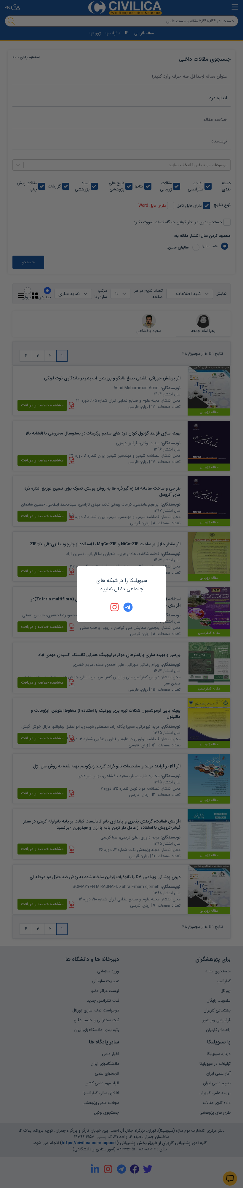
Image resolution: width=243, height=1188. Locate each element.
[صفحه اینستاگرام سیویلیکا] (115, 607)
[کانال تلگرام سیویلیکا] (128, 607)
